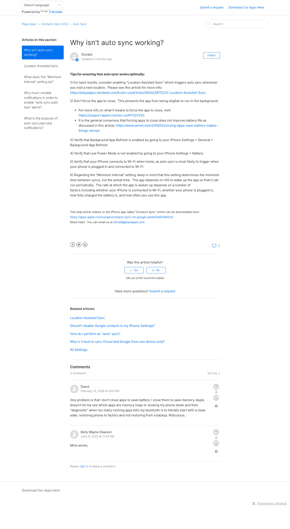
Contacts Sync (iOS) (54, 24)
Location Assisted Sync (41, 66)
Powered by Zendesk (272, 503)
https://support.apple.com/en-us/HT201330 (111, 115)
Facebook (72, 244)
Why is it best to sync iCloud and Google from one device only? (117, 342)
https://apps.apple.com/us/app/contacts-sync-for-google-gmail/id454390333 (121, 217)
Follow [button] (211, 55)
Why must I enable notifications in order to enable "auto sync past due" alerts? (41, 100)
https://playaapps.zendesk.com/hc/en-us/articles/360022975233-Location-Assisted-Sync (138, 93)
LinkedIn (85, 244)
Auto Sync (80, 24)
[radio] (134, 270)
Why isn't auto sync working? (38, 52)
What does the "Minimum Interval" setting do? (42, 79)
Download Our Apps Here (246, 7)
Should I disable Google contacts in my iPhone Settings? (112, 326)
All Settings (78, 350)
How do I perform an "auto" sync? (95, 334)
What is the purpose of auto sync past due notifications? (41, 123)
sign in (84, 466)
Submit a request (212, 7)
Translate (56, 12)
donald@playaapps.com (129, 222)
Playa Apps (29, 24)
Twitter (79, 244)
